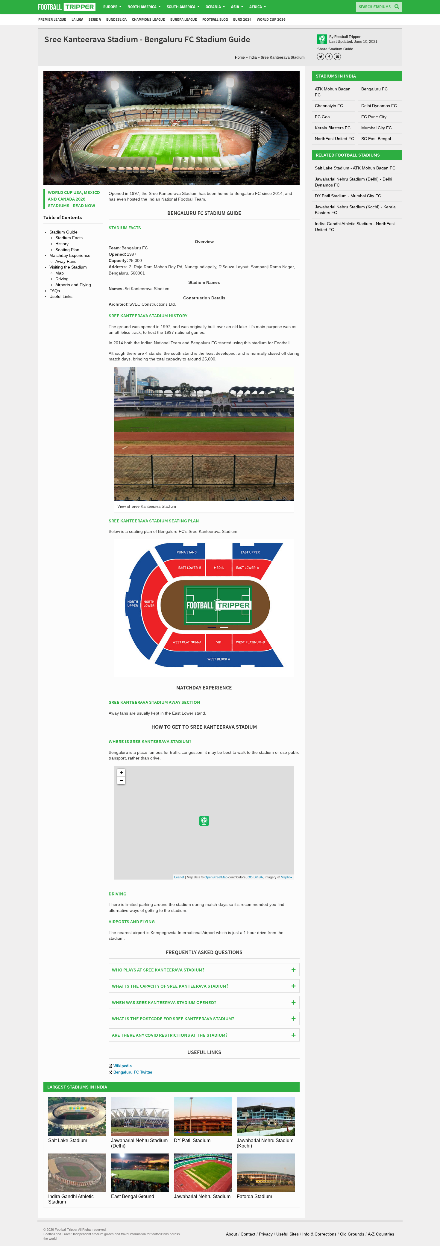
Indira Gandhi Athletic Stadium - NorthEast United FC (355, 226)
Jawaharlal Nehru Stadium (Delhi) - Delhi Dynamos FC (353, 182)
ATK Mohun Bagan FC (333, 92)
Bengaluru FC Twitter (132, 1072)
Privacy (266, 1234)
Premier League (52, 19)
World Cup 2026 (271, 19)
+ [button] (121, 772)
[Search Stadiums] (397, 7)
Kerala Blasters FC (333, 127)
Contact (248, 1234)
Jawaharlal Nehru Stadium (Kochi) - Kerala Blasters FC (355, 209)
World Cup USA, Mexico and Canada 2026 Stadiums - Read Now (74, 199)
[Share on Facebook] (330, 56)
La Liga (77, 19)
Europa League (183, 19)
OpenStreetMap (215, 876)
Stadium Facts (69, 237)
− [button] (121, 780)
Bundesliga (116, 19)
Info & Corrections (319, 1234)
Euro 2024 (242, 19)
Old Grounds (352, 1234)
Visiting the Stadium (68, 267)
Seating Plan (67, 249)
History (62, 243)
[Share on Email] (338, 56)
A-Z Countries (381, 1234)
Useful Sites (287, 1234)
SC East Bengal (376, 138)
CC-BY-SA (255, 876)
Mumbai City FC (376, 127)
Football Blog (215, 19)
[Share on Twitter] (321, 56)
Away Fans (65, 261)
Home (240, 57)
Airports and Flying (73, 284)
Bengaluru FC (374, 89)
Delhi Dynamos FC (379, 105)
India (253, 57)
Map (59, 273)
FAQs (54, 290)
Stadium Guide (63, 232)
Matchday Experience (69, 255)
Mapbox (286, 876)
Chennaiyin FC (329, 105)
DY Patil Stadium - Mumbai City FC (348, 195)
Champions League (148, 19)
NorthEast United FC (334, 138)
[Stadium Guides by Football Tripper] (66, 7)
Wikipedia (122, 1066)
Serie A (95, 19)
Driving (62, 278)
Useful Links (60, 296)
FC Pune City (373, 116)
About (231, 1234)
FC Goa (322, 116)
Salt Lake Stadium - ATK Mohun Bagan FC (355, 168)
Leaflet (179, 876)
